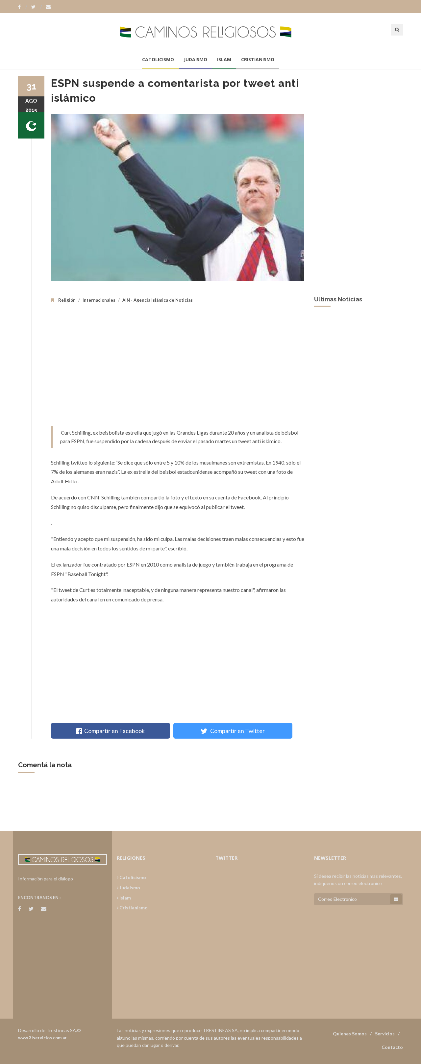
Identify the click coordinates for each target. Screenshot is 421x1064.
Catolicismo (158, 59)
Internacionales (99, 300)
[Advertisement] (177, 370)
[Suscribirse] (396, 899)
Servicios (385, 1033)
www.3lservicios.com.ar (42, 1037)
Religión (67, 300)
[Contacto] (48, 7)
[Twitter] (36, 7)
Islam (224, 59)
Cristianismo (257, 59)
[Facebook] (22, 7)
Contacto (392, 1047)
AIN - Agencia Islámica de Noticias (157, 300)
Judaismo (195, 59)
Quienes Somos (350, 1033)
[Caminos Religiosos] (210, 31)
